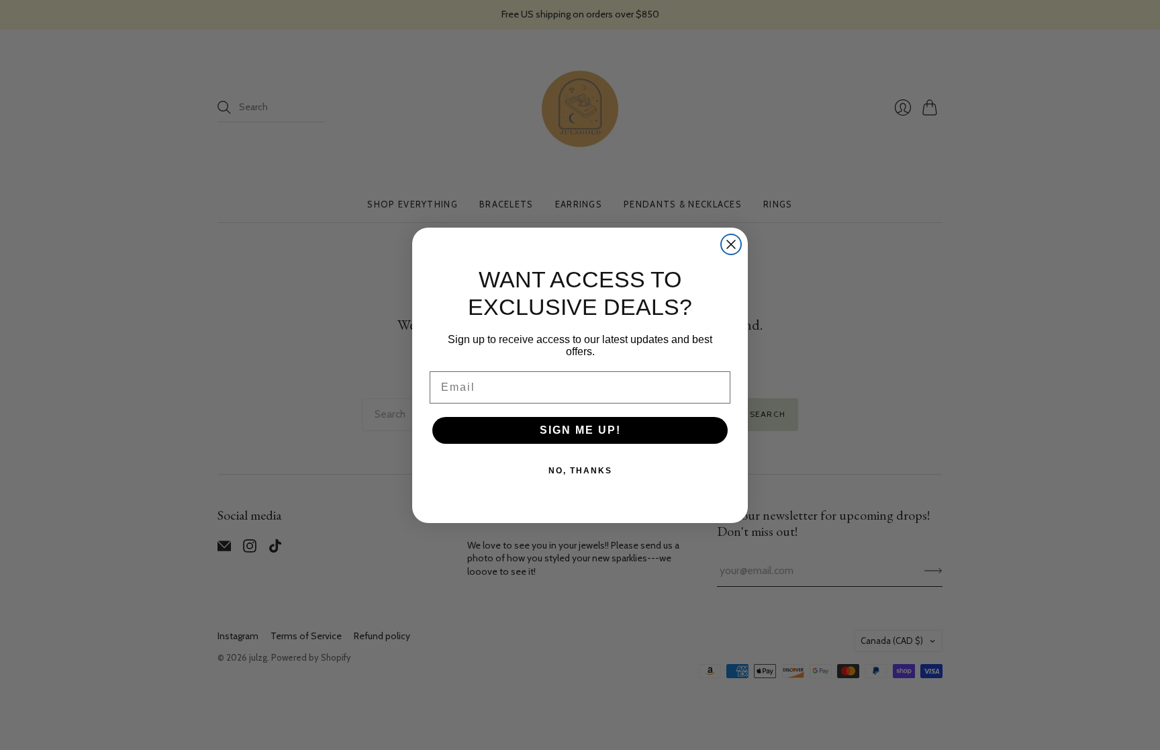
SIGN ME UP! (580, 430)
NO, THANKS (580, 470)
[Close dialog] (731, 244)
